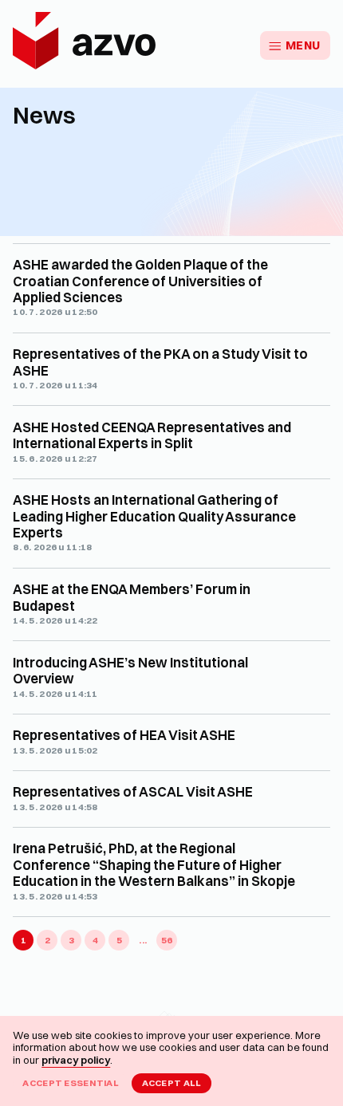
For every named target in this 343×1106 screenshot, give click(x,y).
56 (167, 940)
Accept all (172, 1082)
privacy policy (75, 1059)
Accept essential (70, 1082)
